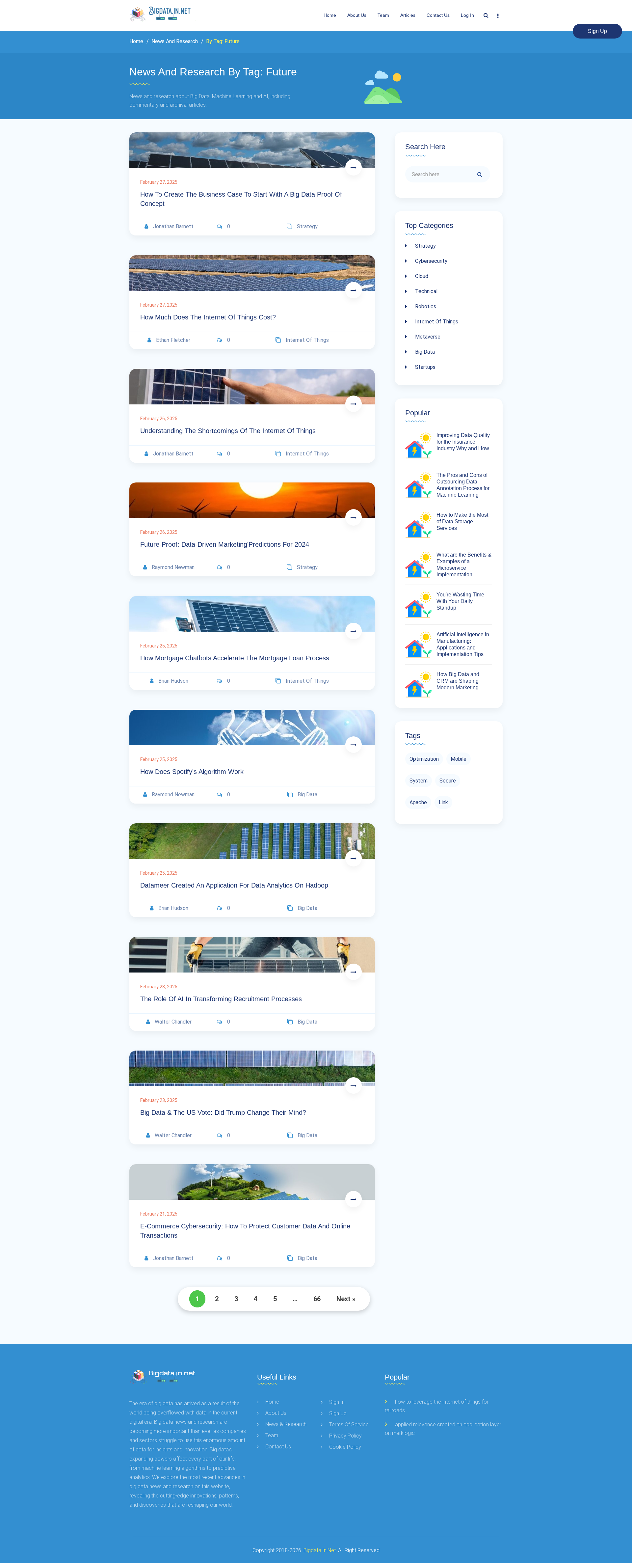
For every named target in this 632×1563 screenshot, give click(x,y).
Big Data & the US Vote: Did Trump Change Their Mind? (223, 1112)
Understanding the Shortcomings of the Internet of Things (228, 430)
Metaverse (427, 337)
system (418, 781)
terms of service (349, 1424)
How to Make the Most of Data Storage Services (462, 521)
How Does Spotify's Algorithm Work (192, 771)
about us (356, 15)
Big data (424, 352)
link (443, 802)
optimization (424, 759)
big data (307, 794)
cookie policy (345, 1447)
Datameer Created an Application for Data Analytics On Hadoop (234, 885)
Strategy (425, 246)
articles (407, 15)
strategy (307, 226)
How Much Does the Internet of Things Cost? (208, 317)
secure (447, 781)
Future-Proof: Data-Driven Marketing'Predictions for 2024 (224, 544)
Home (330, 15)
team (383, 15)
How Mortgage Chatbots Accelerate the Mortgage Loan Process (234, 658)
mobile (458, 759)
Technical (425, 291)
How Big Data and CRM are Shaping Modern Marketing (457, 681)
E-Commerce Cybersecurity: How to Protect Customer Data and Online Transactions (245, 1230)
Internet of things (436, 321)
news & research (285, 1424)
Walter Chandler (173, 1022)
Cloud (421, 276)
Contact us (438, 15)
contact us (278, 1446)
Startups (424, 367)
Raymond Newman (173, 567)
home (272, 1402)
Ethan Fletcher (173, 340)
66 (317, 1299)
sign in (337, 1402)
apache (418, 802)
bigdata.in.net (319, 1550)
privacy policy (345, 1436)
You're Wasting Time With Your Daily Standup (460, 601)
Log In (467, 15)
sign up (597, 31)
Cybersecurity (430, 261)
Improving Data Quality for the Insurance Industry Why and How (463, 441)
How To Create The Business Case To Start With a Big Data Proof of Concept (241, 199)
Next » (346, 1299)
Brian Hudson (173, 681)
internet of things (307, 340)
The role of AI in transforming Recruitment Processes (221, 998)
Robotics (425, 306)
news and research (174, 41)
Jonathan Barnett (173, 226)
